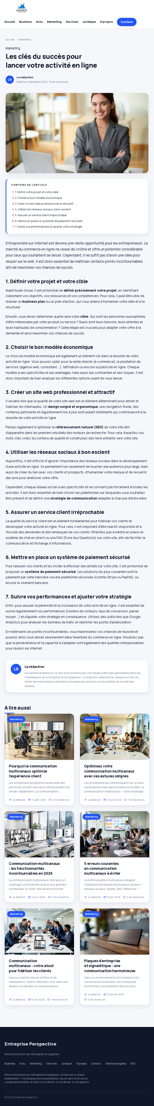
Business (25, 22)
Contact (127, 22)
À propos (106, 22)
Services (72, 22)
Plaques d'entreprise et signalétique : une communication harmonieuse (109, 965)
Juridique (89, 22)
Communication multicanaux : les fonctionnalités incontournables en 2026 (34, 868)
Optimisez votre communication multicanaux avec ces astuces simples (109, 771)
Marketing (54, 22)
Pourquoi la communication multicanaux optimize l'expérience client (33, 771)
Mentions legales (116, 1063)
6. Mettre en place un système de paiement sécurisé (48, 221)
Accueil (10, 22)
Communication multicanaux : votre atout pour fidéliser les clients (31, 965)
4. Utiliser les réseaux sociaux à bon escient (43, 209)
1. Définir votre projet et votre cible (37, 192)
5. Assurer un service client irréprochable (41, 215)
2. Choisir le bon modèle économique (38, 198)
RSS (133, 1063)
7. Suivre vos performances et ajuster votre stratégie (48, 226)
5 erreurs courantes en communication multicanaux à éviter (102, 868)
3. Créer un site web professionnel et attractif (44, 203)
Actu (39, 22)
